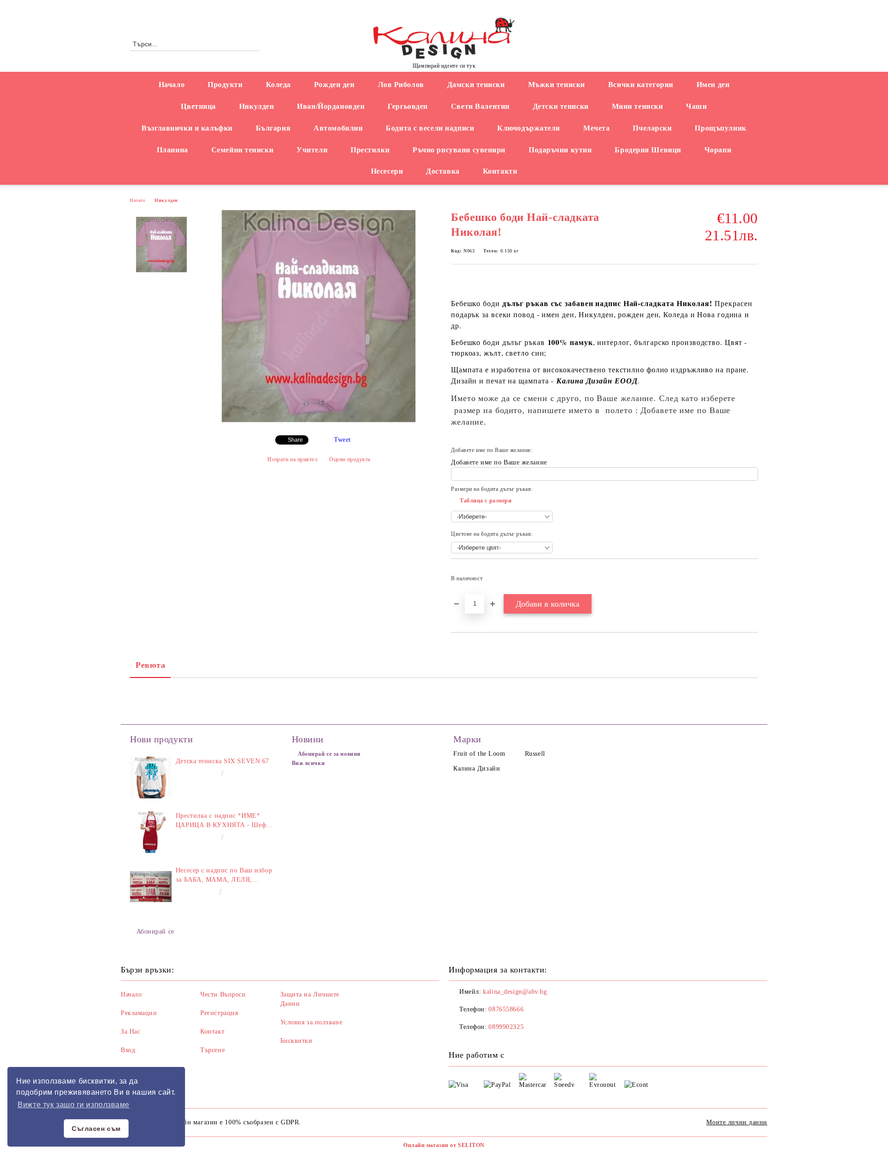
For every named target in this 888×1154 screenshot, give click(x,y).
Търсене (212, 1050)
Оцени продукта (349, 459)
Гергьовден (408, 106)
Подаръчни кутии (560, 150)
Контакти (500, 171)
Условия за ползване (311, 1022)
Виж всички (308, 763)
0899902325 (506, 1026)
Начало (172, 84)
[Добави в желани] (751, 581)
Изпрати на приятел (292, 459)
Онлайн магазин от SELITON (444, 1145)
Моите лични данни (736, 1122)
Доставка (442, 171)
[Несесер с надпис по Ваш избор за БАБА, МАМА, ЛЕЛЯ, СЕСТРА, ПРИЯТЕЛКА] (151, 887)
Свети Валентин (480, 106)
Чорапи (717, 150)
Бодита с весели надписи (430, 128)
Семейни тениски (242, 150)
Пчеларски (652, 128)
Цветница (198, 106)
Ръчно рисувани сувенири (459, 150)
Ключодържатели (528, 128)
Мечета (596, 128)
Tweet (342, 439)
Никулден (256, 106)
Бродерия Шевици (648, 150)
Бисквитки (296, 1040)
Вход (128, 1050)
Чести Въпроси (223, 994)
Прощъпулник (720, 128)
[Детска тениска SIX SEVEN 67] (151, 777)
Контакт (212, 1031)
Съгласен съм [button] (96, 1128)
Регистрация (219, 1013)
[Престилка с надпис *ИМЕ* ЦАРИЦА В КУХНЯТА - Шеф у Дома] (151, 832)
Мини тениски (637, 106)
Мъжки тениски (556, 84)
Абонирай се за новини (329, 754)
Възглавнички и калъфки (187, 128)
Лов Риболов (401, 84)
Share (295, 440)
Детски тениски (561, 106)
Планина (172, 150)
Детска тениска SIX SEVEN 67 (222, 761)
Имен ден (713, 84)
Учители (311, 150)
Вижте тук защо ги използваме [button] (74, 1105)
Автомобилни (338, 128)
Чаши (696, 106)
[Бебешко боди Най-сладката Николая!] (319, 420)
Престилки (370, 150)
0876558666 (206, 7)
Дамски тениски (476, 84)
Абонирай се (155, 931)
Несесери (387, 171)
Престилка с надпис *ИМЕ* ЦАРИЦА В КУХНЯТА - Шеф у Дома (223, 821)
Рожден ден (334, 84)
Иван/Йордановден (330, 106)
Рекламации (139, 1013)
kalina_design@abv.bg (515, 991)
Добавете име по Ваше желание (499, 462)
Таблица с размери (486, 500)
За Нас (130, 1031)
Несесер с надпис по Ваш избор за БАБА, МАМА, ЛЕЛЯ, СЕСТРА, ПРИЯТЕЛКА (224, 875)
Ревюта (150, 665)
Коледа (278, 84)
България (273, 128)
